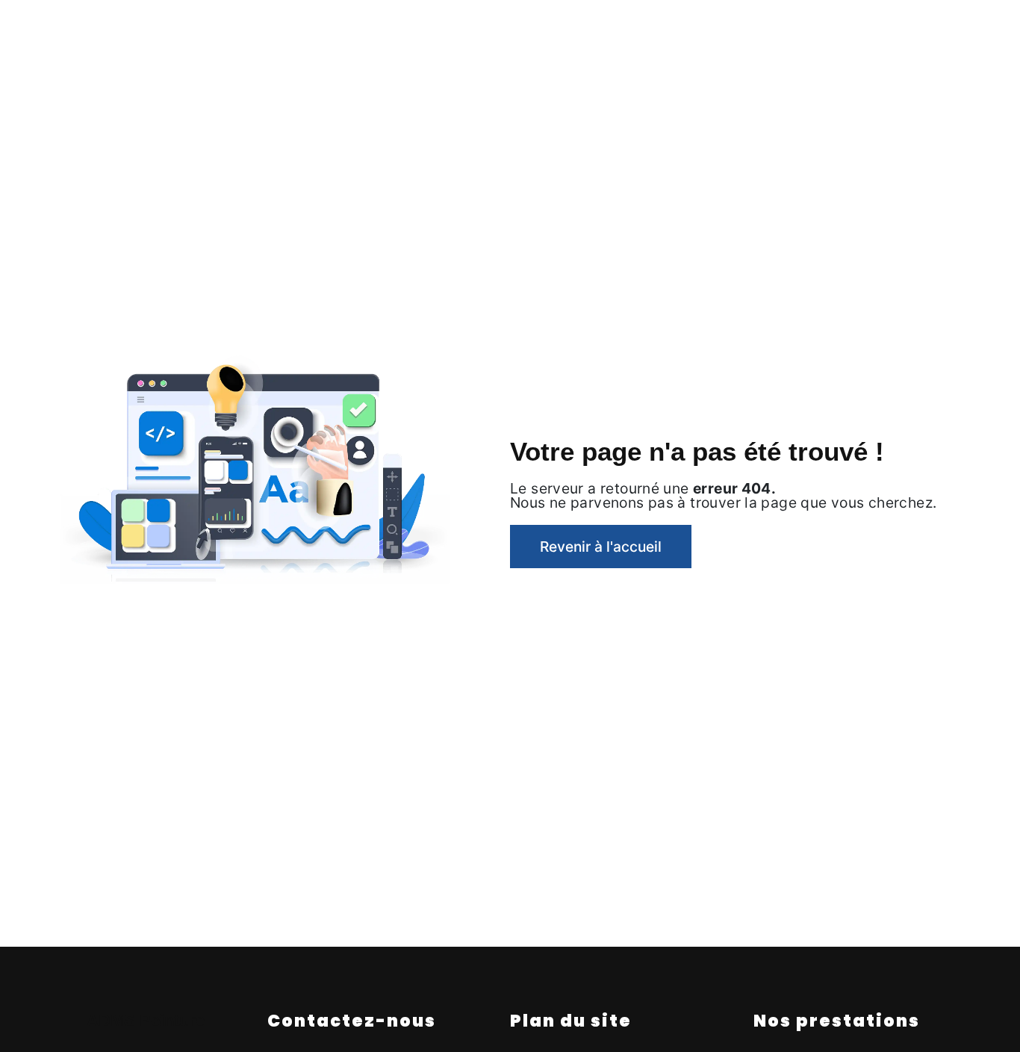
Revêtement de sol (473, 25)
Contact (867, 25)
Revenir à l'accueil (601, 546)
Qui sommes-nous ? (256, 25)
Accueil (149, 25)
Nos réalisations (769, 25)
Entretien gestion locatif (626, 25)
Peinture (366, 25)
